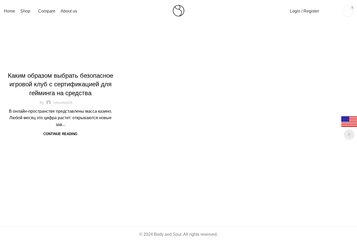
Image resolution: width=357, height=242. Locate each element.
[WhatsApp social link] (41, 170)
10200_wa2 (60, 64)
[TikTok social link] (47, 170)
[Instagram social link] (35, 170)
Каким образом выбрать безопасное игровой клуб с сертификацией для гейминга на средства (60, 84)
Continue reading (60, 134)
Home (149, 45)
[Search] (326, 11)
